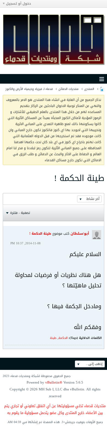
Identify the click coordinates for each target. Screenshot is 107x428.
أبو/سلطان (80, 233)
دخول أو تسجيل (18, 4)
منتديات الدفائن (68, 89)
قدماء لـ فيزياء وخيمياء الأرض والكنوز (29, 89)
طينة (53, 338)
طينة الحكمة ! (40, 234)
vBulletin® (53, 382)
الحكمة (62, 338)
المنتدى (89, 89)
